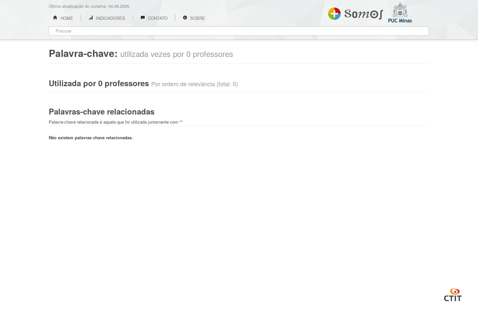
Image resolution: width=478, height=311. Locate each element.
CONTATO (157, 18)
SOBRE (197, 18)
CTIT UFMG (453, 293)
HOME (66, 18)
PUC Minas (408, 31)
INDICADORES (110, 18)
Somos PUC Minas (355, 12)
